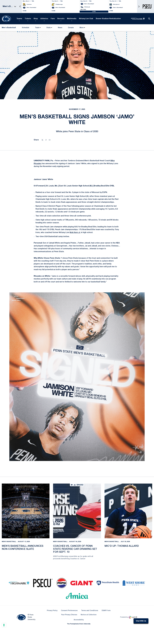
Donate (71, 28)
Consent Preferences (69, 610)
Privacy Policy (52, 610)
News (60, 27)
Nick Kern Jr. (75, 232)
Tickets (28, 18)
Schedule (25, 27)
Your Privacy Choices (69, 615)
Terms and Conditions (89, 610)
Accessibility (79, 620)
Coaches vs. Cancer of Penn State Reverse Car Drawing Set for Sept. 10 (75, 549)
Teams (19, 18)
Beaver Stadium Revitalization (108, 18)
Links (94, 11)
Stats (48, 27)
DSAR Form (106, 610)
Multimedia (71, 18)
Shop (36, 18)
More (82, 27)
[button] (20, 6)
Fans (53, 18)
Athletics (44, 18)
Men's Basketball (9, 541)
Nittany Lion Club (86, 18)
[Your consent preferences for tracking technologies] (4, 625)
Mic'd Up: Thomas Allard (122, 546)
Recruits (60, 18)
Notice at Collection (88, 615)
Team (37, 27)
